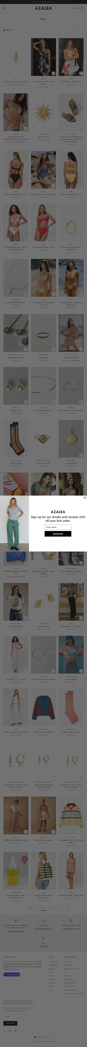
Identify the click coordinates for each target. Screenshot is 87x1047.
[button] (58, 512)
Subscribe (58, 534)
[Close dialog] (84, 497)
